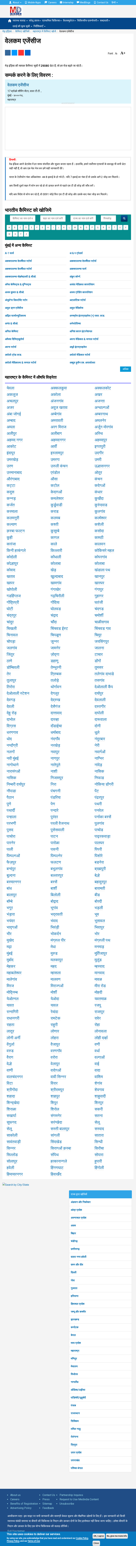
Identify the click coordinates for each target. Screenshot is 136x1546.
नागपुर (55, 758)
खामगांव (56, 583)
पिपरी (98, 849)
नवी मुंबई (13, 758)
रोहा (97, 1024)
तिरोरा (11, 687)
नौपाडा (11, 791)
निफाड (99, 777)
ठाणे (9, 661)
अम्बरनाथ (101, 414)
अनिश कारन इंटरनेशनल (81, 331)
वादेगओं (56, 1070)
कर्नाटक (74, 1327)
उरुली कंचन (59, 466)
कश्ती (54, 524)
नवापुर (55, 752)
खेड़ (53, 570)
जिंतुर (10, 654)
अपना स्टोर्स (10, 347)
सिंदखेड (56, 1141)
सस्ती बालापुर (60, 1128)
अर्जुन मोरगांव (104, 427)
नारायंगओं (13, 771)
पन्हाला (11, 817)
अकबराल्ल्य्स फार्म (78, 268)
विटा (10, 1083)
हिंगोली (99, 1167)
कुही (9, 537)
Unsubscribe (67, 1503)
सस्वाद (99, 1128)
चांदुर (10, 622)
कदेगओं (100, 485)
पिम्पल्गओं (13, 855)
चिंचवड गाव (103, 628)
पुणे (9, 804)
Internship (68, 2)
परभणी (11, 823)
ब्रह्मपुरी (100, 868)
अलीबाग (56, 433)
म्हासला (56, 973)
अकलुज (12, 394)
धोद (9, 739)
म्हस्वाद (99, 966)
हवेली (10, 1167)
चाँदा (54, 622)
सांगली (55, 1135)
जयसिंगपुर (102, 641)
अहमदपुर (101, 440)
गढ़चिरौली (57, 596)
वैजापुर (55, 1044)
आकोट (11, 446)
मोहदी (98, 992)
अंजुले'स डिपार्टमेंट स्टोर (16, 300)
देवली (10, 706)
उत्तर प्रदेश (76, 1452)
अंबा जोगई (14, 414)
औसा (54, 479)
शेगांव (98, 1083)
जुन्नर (55, 641)
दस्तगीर (100, 706)
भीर (9, 933)
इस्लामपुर (57, 453)
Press (46, 1499)
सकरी (99, 1109)
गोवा (73, 1280)
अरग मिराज (58, 427)
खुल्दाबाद (57, 576)
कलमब (55, 518)
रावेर (98, 1018)
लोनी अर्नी (13, 1038)
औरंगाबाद (13, 479)
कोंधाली (56, 557)
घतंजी (99, 602)
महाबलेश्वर (14, 973)
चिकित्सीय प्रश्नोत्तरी (87, 20)
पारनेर (11, 843)
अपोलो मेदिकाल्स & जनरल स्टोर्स (20, 362)
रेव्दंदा (54, 1011)
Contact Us (102, 2)
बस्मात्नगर (14, 882)
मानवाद (99, 973)
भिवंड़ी (55, 927)
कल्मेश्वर (100, 518)
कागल (55, 537)
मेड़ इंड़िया (7, 31)
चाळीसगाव (102, 622)
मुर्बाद (10, 960)
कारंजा (11, 544)
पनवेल (99, 810)
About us (15, 1495)
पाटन (54, 836)
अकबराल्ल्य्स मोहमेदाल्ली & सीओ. (20, 276)
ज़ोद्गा (55, 654)
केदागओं (56, 492)
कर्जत (11, 505)
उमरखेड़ (12, 459)
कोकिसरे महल (104, 550)
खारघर (99, 583)
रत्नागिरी (12, 1011)
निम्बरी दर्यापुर (16, 784)
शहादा (11, 1096)
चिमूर (98, 635)
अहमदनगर (58, 440)
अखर (98, 394)
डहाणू (54, 661)
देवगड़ (11, 700)
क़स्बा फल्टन (16, 531)
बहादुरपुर (101, 882)
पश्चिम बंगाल (77, 1468)
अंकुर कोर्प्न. (75, 276)
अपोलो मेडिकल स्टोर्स (80, 354)
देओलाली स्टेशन (18, 693)
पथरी (98, 804)
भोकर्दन (56, 933)
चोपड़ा (11, 641)
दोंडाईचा (56, 726)
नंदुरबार (100, 739)
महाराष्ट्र (75, 1350)
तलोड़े (55, 680)
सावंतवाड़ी (14, 1141)
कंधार (98, 492)
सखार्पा (11, 1115)
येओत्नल (13, 998)
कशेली (99, 524)
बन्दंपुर (11, 868)
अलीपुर (12, 433)
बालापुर (12, 895)
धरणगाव (12, 732)
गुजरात (74, 1288)
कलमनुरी (13, 518)
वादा (97, 1070)
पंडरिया (56, 797)
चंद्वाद (54, 615)
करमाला (12, 511)
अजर (10, 407)
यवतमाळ (100, 998)
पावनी (55, 849)
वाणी (10, 1070)
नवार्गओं (100, 752)
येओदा (55, 998)
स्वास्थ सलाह (19, 20)
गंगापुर (99, 589)
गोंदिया (55, 602)
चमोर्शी (99, 615)
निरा (53, 784)
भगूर (10, 908)
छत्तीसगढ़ (75, 1249)
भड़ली (99, 908)
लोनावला (101, 1031)
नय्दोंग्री (12, 745)
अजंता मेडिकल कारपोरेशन (82, 284)
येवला (10, 388)
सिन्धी (98, 1141)
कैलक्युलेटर (68, 20)
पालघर (99, 843)
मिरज (10, 986)
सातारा (99, 1135)
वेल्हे (9, 1063)
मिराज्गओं (57, 986)
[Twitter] (14, 53)
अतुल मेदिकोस (76, 307)
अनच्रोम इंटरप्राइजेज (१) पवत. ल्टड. (87, 315)
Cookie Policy (82, 1538)
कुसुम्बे (55, 531)
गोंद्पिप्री (13, 602)
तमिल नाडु (76, 1428)
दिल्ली (73, 1272)
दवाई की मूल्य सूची (22, 26)
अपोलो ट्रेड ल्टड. (13, 354)
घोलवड (56, 609)
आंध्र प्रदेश (76, 1209)
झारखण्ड (75, 1319)
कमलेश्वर (57, 498)
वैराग (10, 1057)
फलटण (56, 862)
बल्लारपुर (57, 875)
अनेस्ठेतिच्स (75, 323)
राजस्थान (75, 1413)
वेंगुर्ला (10, 1044)
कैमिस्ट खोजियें (22, 31)
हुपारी (98, 1161)
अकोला (56, 394)
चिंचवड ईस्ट (59, 628)
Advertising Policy (21, 1508)
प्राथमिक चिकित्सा (51, 20)
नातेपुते (55, 765)
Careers (52, 2)
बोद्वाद (54, 901)
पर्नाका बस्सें (103, 817)
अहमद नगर (15, 440)
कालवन (100, 544)
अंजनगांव (57, 401)
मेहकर (11, 966)
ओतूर (98, 472)
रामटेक (55, 1018)
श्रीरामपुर (57, 1089)
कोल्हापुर (12, 563)
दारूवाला (101, 719)
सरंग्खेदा (56, 1122)
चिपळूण (56, 635)
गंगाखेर (56, 589)
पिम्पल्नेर (56, 855)
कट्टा (11, 485)
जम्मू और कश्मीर (78, 1311)
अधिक (126, 369)
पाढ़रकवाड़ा (102, 836)
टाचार (99, 654)
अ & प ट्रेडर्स (76, 253)
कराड (55, 511)
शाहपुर (55, 1096)
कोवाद (11, 570)
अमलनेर (100, 420)
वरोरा (54, 1057)
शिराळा (11, 1109)
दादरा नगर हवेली (78, 1256)
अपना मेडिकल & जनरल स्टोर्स (84, 339)
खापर (10, 583)
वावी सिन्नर (58, 1076)
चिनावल (12, 635)
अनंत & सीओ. (11, 323)
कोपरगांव (101, 557)
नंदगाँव (55, 739)
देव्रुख (55, 700)
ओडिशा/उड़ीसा (78, 1389)
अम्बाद (11, 420)
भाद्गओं (12, 927)
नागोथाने (13, 765)
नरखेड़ (55, 745)
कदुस (10, 492)
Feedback (48, 1508)
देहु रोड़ (12, 713)
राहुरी (54, 1024)
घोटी (10, 609)
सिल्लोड (12, 1154)
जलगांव (12, 648)
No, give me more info (117, 1536)
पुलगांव (99, 823)
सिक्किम (75, 1421)
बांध (9, 888)
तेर (9, 674)
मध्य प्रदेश (76, 1342)
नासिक (99, 771)
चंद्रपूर (11, 615)
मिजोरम (74, 1374)
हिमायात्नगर (15, 1174)
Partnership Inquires (71, 1495)
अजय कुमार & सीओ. (14, 292)
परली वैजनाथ (60, 823)
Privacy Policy (13, 1541)
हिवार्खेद (56, 1174)
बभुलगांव (57, 868)
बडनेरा (99, 862)
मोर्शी (54, 992)
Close (96, 1543)
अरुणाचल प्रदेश (78, 1217)
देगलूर (55, 693)
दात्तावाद (56, 713)
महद (54, 966)
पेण (53, 804)
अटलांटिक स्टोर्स (78, 300)
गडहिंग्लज (14, 596)
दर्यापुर (99, 693)
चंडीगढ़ (74, 1241)
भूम (97, 914)
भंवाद (54, 920)
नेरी (97, 745)
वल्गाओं (100, 1057)
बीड (97, 895)
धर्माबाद (56, 732)
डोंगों (98, 661)
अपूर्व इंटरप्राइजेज (78, 347)
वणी (97, 1044)
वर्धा (97, 1051)
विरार (54, 1083)
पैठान (10, 797)
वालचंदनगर (15, 1076)
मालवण (56, 979)
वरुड (10, 1051)
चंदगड (99, 609)
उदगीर (99, 453)
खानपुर (99, 576)
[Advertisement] (68, 128)
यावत (10, 1005)
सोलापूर (12, 1161)
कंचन (98, 479)
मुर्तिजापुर (101, 953)
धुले (97, 732)
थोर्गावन (56, 687)
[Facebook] (8, 53)
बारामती (100, 888)
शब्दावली (104, 20)
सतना (99, 1115)
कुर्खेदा (99, 498)
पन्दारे (54, 810)
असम (73, 1225)
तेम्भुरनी (56, 667)
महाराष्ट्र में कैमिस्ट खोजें (44, 31)
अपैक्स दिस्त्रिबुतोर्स (14, 339)
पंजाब (73, 1405)
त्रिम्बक (56, 674)
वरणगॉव (56, 1051)
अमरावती (57, 420)
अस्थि (99, 433)
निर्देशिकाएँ (39, 26)
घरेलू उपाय (34, 20)
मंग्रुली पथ (102, 940)
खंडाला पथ (102, 570)
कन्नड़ (11, 498)
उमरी (98, 459)
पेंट (97, 791)
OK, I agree (99, 1536)
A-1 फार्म (9, 253)
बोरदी (98, 901)
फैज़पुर (11, 862)
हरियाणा (74, 1296)
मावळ (98, 979)
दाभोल (11, 719)
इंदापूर (11, 453)
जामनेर (55, 648)
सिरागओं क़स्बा (61, 1148)
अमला (11, 427)
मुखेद (10, 940)
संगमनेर (56, 1115)
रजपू (98, 1005)
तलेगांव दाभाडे (104, 674)
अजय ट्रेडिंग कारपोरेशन (81, 292)
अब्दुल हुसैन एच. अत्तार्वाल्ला (82, 362)
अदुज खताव (59, 407)
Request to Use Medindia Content (79, 1499)
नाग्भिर (99, 758)
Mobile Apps (34, 2)
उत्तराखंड (75, 1460)
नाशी (54, 771)
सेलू (97, 1122)
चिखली (12, 628)
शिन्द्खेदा (13, 1102)
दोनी (98, 726)
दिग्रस (11, 726)
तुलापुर (11, 680)
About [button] (16, 2)
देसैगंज (55, 706)
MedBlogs (85, 2)
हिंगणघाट (57, 1167)
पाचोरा (11, 836)
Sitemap (47, 1503)
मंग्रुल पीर (58, 940)
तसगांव (99, 680)
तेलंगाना (74, 1436)
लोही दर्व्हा (101, 1038)
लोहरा (55, 1038)
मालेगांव (12, 979)
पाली (10, 849)
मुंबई (9, 953)
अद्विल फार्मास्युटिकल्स (15, 315)
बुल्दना (11, 875)
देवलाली (100, 700)
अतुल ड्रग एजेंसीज (14, 307)
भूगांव (54, 908)
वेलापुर (55, 1063)
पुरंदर (54, 817)
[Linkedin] (28, 53)
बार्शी (54, 888)
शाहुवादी (100, 1096)
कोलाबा (56, 563)
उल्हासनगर (102, 466)
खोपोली (12, 589)
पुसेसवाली (57, 830)
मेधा (53, 946)
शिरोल (55, 1109)
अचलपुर (12, 401)
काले (54, 544)
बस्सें (54, 882)
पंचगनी (55, 791)
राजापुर (99, 1011)
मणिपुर (74, 1358)
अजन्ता (100, 401)
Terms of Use (34, 1541)
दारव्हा (55, 719)
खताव (11, 576)
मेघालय (74, 1366)
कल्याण (12, 524)
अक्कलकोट (103, 388)
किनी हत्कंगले (16, 550)
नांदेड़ (98, 765)
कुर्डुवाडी (56, 505)
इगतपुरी (100, 446)
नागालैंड (74, 1382)
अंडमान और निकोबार (81, 1202)
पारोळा (55, 843)
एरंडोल (55, 472)
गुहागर (99, 596)
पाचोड (99, 830)
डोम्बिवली (13, 667)
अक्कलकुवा (59, 388)
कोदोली (12, 557)
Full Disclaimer (16, 1531)
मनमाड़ (99, 946)
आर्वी (54, 446)
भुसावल (100, 920)
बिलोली (55, 895)
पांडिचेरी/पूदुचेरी (78, 1397)
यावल (54, 1005)
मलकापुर (57, 960)
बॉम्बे (10, 901)
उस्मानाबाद (14, 472)
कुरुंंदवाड (101, 505)
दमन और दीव (77, 1264)
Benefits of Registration (24, 1503)
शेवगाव (99, 1089)
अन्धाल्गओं (102, 407)
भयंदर (11, 920)
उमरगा (55, 459)
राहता (10, 1024)
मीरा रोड (100, 986)
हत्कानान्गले (59, 1161)
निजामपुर (57, 777)
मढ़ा (9, 946)
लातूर (10, 1031)
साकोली (12, 1135)
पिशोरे (98, 855)
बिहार (73, 1233)
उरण (10, 466)
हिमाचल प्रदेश (77, 1303)
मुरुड (54, 953)
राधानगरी (13, 1018)
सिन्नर (11, 1148)
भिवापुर (99, 927)
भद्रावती (57, 914)
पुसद (10, 830)
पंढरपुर (99, 797)
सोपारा (99, 1154)
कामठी (99, 537)
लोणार (55, 1031)
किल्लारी (56, 550)
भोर (97, 933)
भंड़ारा (11, 914)
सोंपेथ (55, 1154)
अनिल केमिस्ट (11, 331)
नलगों (11, 752)
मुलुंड (98, 960)
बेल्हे (97, 875)
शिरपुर (99, 1102)
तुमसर (99, 667)
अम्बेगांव (56, 414)
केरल (73, 1335)
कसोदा (99, 531)
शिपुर (54, 1102)
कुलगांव (100, 511)
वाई (97, 1063)
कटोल (55, 485)
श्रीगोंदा (12, 1089)
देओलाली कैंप (104, 687)
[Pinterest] (21, 53)
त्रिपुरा (74, 1444)
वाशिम (99, 1076)
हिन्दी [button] (114, 2)
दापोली (99, 713)
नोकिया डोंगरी (104, 784)
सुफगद (11, 1122)
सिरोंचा (99, 1148)
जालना (99, 648)
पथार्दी (11, 810)
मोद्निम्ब (12, 992)
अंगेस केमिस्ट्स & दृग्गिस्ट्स (18, 284)
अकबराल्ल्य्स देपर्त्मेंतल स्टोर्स (18, 261)
